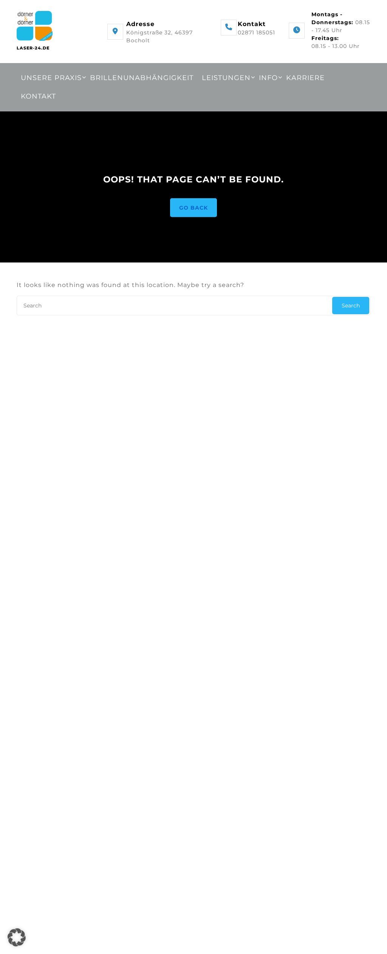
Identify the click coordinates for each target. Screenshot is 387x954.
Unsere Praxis (51, 78)
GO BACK (193, 207)
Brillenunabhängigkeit (142, 78)
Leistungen (226, 78)
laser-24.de (33, 48)
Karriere (305, 78)
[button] (16, 937)
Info (268, 78)
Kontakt (38, 96)
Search (351, 305)
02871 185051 (256, 32)
